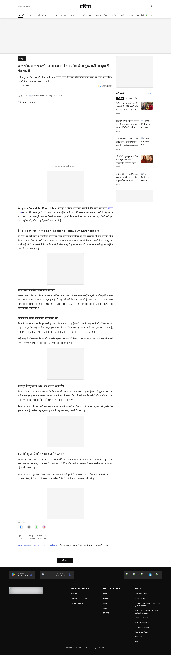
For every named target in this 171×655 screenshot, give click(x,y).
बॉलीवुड (21, 59)
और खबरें (65, 560)
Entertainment (39, 545)
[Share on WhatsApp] (36, 527)
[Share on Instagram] (44, 527)
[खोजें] (151, 6)
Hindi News (24, 545)
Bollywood (54, 545)
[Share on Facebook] (21, 527)
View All (150, 94)
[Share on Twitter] (29, 527)
